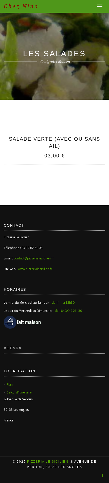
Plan (10, 384)
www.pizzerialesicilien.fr (35, 269)
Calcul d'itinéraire (19, 392)
